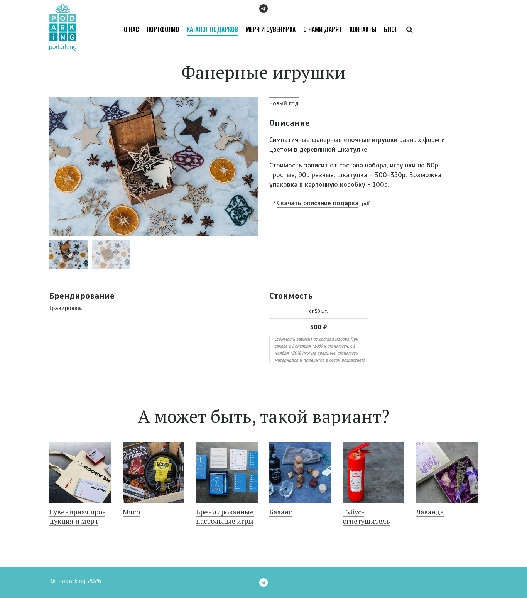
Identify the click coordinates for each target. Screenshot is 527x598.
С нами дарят (322, 29)
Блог (390, 29)
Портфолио (163, 29)
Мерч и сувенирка (271, 29)
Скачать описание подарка (317, 203)
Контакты (363, 29)
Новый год (284, 103)
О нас (131, 29)
